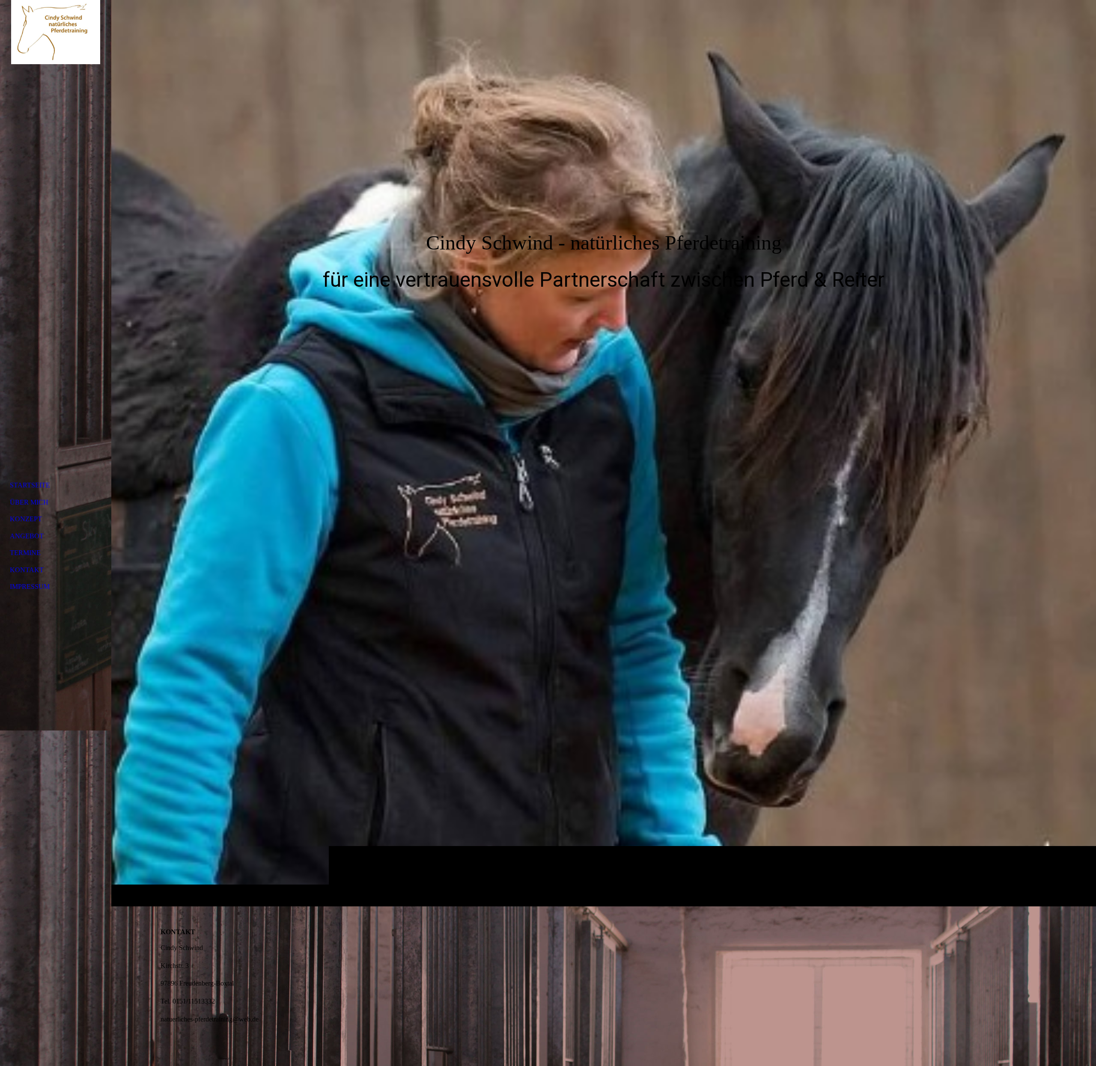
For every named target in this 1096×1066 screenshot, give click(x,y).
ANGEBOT (27, 536)
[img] (603, 453)
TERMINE (25, 552)
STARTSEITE (30, 485)
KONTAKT (27, 569)
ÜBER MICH (29, 502)
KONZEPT (26, 519)
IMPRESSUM (30, 586)
